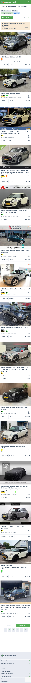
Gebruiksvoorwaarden (7, 673)
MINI (2, 7)
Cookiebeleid (4, 681)
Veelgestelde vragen (6, 671)
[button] (29, 546)
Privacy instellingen (6, 676)
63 (26, 630)
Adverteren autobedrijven (7, 663)
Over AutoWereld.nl (6, 661)
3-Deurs (7, 7)
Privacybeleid (4, 679)
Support (3, 668)
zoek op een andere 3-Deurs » (15, 27)
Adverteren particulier (6, 666)
